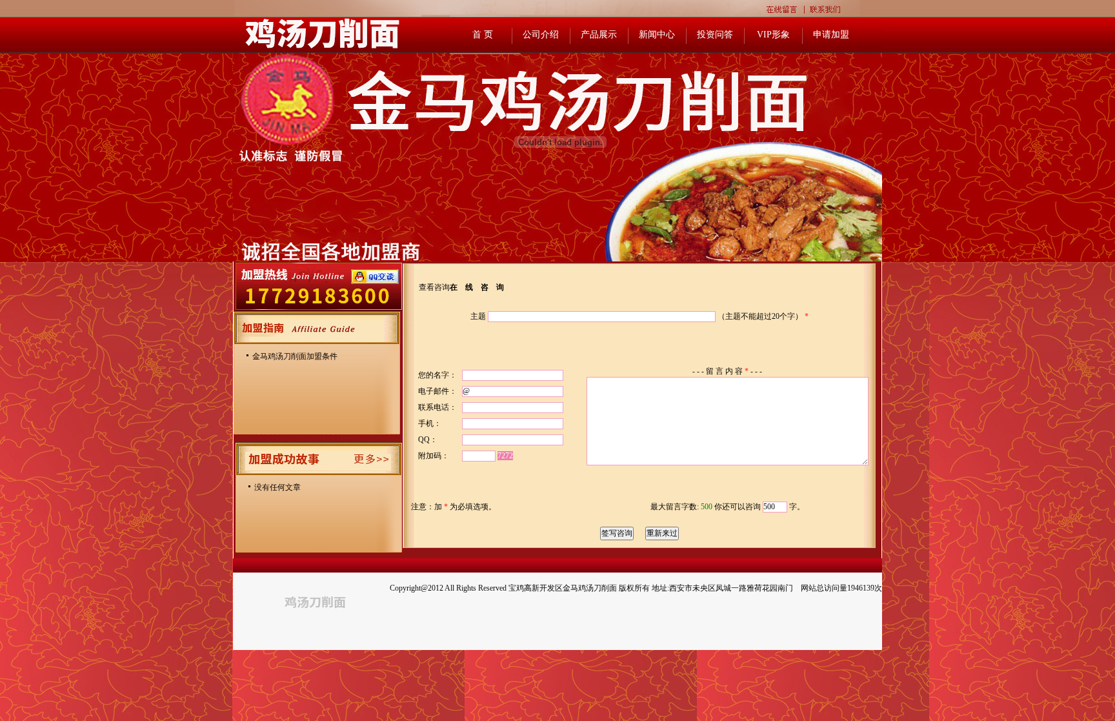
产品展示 (599, 34)
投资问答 (715, 34)
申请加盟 (831, 34)
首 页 (482, 34)
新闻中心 (657, 34)
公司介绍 (541, 34)
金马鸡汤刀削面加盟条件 (294, 356)
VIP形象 (773, 34)
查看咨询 (434, 287)
